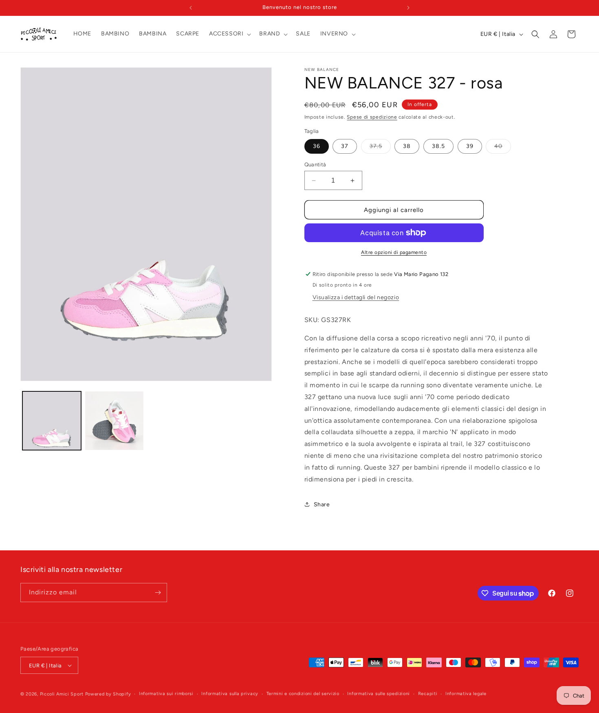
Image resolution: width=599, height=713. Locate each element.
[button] (229, 33)
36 (316, 146)
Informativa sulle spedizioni (378, 693)
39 (469, 146)
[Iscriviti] (158, 592)
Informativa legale (466, 693)
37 (344, 146)
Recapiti (428, 693)
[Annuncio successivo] (408, 7)
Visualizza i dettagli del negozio (356, 297)
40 (502, 148)
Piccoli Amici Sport (62, 694)
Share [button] (322, 504)
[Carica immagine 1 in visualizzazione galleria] (51, 420)
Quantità (315, 164)
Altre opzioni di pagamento (394, 252)
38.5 (438, 146)
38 (407, 146)
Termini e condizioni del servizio (302, 693)
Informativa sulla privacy (229, 693)
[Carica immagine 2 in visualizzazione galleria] (114, 420)
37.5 (380, 148)
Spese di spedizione (372, 117)
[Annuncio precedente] (191, 7)
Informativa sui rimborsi (166, 693)
